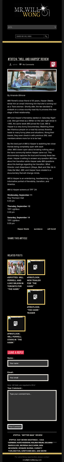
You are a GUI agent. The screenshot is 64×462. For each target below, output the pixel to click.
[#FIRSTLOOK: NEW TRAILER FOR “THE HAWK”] (35, 267)
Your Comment (14, 388)
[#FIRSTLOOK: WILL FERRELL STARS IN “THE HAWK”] (15, 323)
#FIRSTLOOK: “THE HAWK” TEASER (33, 310)
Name (10, 357)
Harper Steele (23, 229)
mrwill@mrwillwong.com (32, 459)
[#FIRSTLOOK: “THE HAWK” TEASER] (35, 297)
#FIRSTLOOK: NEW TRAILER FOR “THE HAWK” (34, 282)
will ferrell (51, 229)
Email (10, 372)
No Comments (28, 64)
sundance (38, 229)
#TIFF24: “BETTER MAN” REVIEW (27, 435)
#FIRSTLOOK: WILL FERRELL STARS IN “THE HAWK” (14, 338)
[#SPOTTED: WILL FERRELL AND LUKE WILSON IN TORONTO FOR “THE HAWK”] (15, 267)
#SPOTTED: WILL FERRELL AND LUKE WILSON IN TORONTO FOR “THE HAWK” (15, 283)
